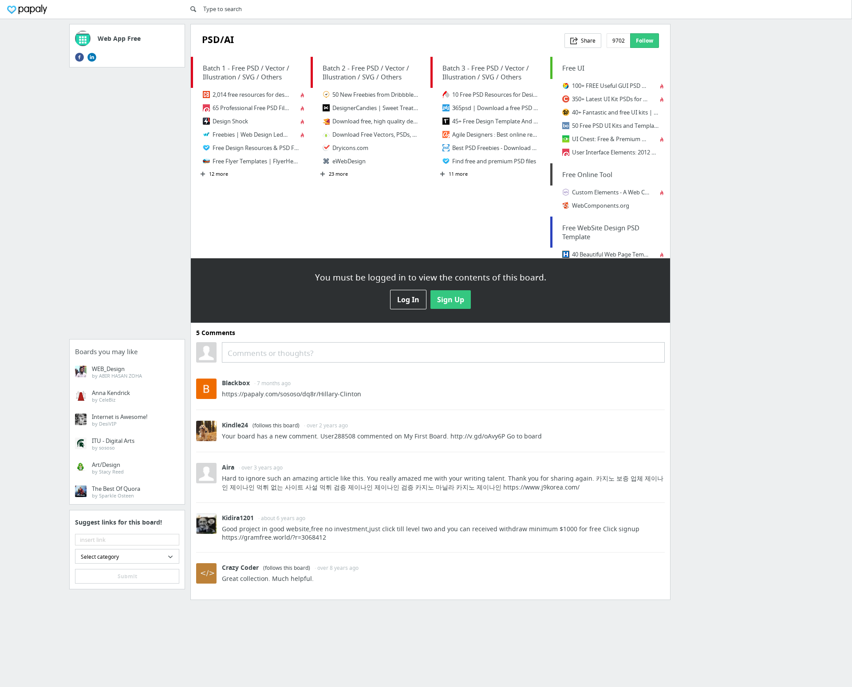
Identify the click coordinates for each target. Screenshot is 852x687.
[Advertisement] (127, 206)
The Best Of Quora (116, 492)
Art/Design (108, 468)
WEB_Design (117, 372)
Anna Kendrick (111, 396)
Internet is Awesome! (120, 420)
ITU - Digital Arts (113, 444)
